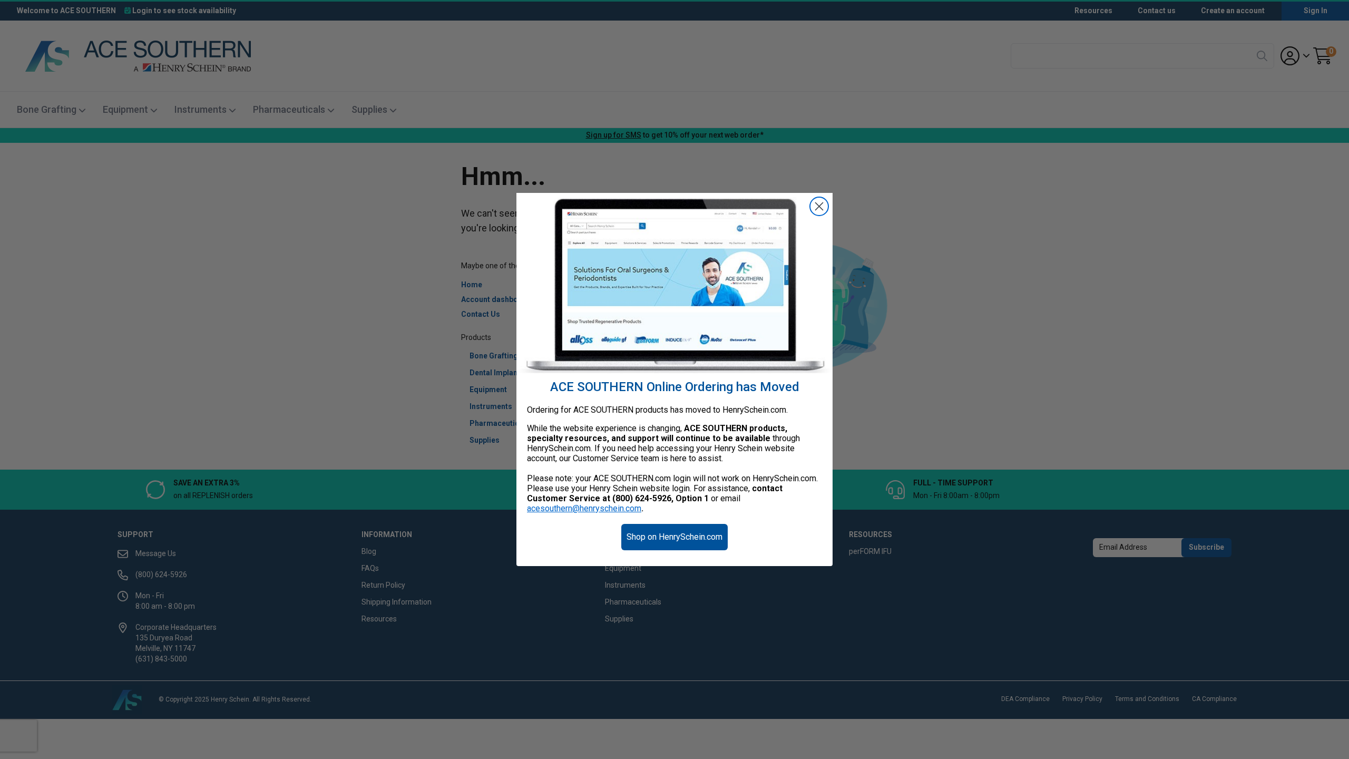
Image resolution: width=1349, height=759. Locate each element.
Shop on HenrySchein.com (674, 537)
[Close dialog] (819, 206)
